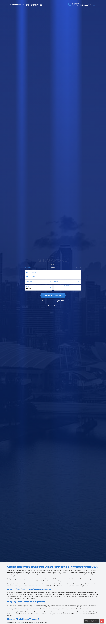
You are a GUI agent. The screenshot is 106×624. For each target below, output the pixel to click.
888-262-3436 (81, 5)
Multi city (78, 267)
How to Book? (53, 306)
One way (53, 267)
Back (53, 264)
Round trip (28, 267)
